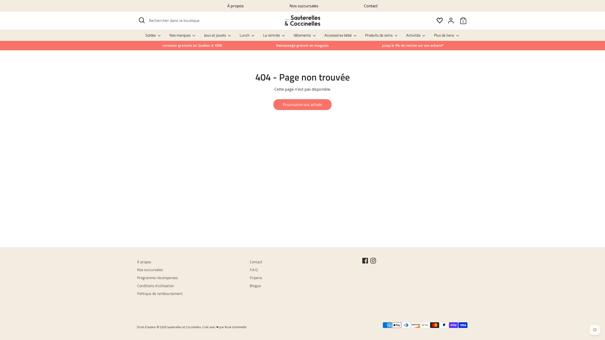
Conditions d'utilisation (155, 286)
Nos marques (180, 35)
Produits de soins (379, 35)
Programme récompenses (157, 277)
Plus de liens (444, 35)
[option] (413, 45)
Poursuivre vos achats (302, 104)
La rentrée (272, 35)
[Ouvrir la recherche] (142, 20)
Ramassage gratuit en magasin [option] (302, 45)
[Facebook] (365, 261)
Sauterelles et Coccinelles (184, 327)
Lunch (245, 35)
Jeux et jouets (215, 35)
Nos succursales (304, 5)
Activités (413, 35)
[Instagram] (373, 261)
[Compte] (451, 20)
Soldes (151, 35)
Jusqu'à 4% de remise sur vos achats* (413, 45)
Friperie (256, 277)
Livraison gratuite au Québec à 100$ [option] (192, 45)
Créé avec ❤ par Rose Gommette (224, 327)
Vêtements (303, 35)
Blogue (255, 286)
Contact (371, 5)
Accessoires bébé (338, 35)
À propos (235, 5)
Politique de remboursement (160, 293)
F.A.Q (254, 269)
